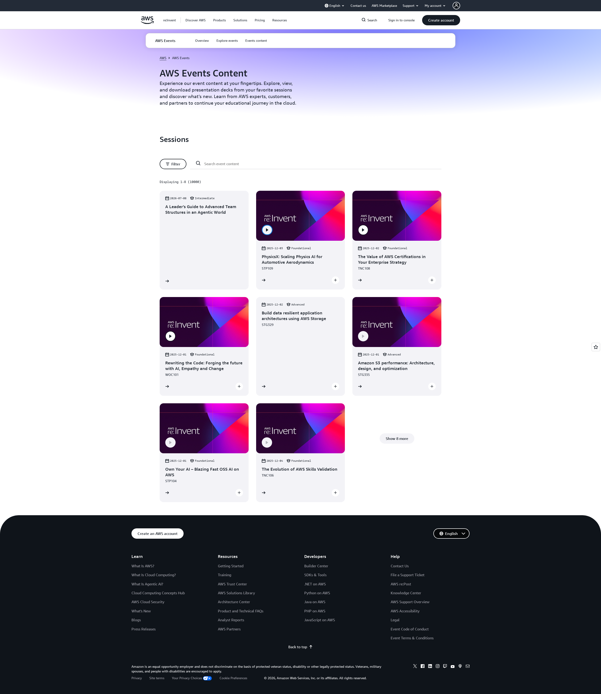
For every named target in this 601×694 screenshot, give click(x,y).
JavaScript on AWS (319, 620)
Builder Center (316, 566)
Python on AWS (317, 593)
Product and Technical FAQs (240, 611)
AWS (163, 58)
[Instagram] (437, 666)
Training (224, 574)
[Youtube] (453, 666)
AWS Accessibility (405, 611)
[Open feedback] (596, 347)
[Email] (468, 666)
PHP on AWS (314, 611)
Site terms (156, 678)
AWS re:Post (401, 584)
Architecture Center (234, 601)
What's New (141, 611)
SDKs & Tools (315, 574)
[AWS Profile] (456, 5)
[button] (195, 20)
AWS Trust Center (232, 584)
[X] (415, 666)
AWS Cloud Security (147, 601)
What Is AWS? (142, 566)
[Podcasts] (460, 666)
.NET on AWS (315, 584)
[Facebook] (422, 666)
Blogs (136, 620)
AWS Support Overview (410, 601)
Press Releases (143, 629)
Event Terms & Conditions (412, 638)
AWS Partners (229, 629)
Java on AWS (314, 601)
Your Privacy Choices (187, 678)
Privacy (136, 678)
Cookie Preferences (233, 678)
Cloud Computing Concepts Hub (158, 593)
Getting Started (230, 566)
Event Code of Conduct (410, 629)
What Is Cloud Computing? (153, 574)
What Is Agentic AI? (147, 584)
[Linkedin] (430, 666)
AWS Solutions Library (236, 593)
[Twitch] (445, 666)
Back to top (297, 646)
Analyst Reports (231, 620)
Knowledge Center (406, 593)
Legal (395, 620)
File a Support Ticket (407, 574)
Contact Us (400, 566)
